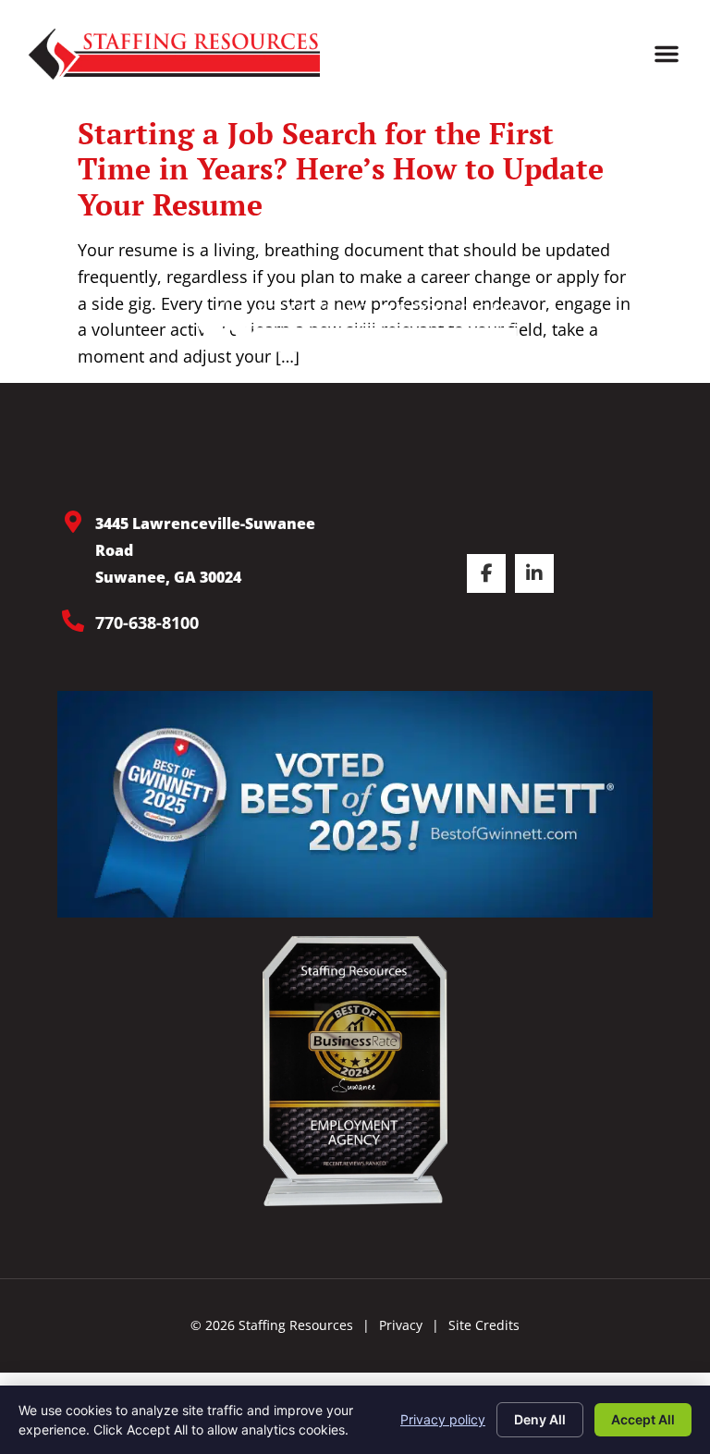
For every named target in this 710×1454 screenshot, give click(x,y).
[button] (666, 53)
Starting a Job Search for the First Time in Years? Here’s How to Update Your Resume (341, 169)
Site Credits (484, 1325)
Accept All (643, 1419)
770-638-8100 (147, 622)
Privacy (400, 1325)
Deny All (540, 1419)
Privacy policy (442, 1419)
